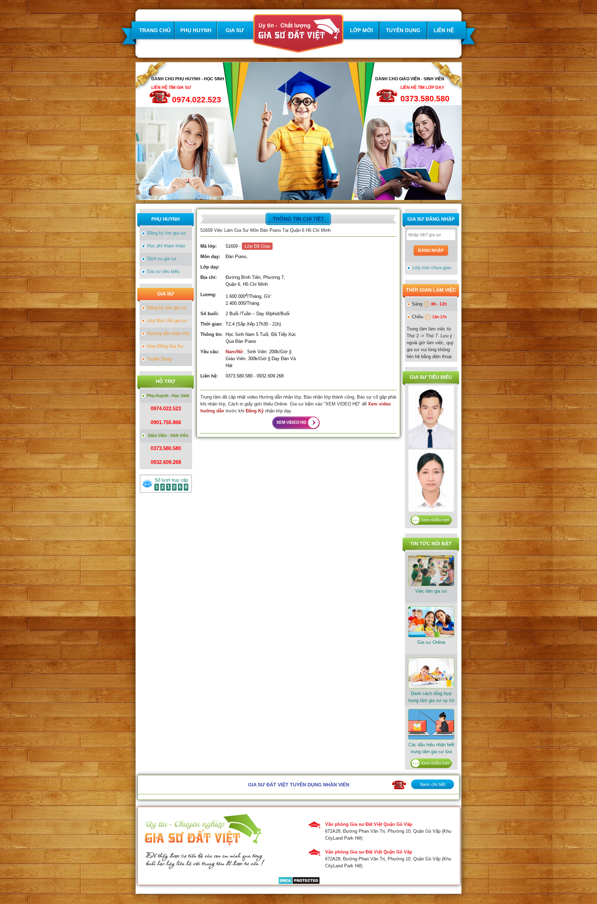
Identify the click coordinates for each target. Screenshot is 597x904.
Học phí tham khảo (166, 245)
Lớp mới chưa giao (432, 267)
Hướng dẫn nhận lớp (168, 333)
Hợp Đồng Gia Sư (165, 346)
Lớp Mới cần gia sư (167, 320)
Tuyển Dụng (159, 359)
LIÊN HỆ (444, 30)
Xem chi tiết (432, 784)
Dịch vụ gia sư (162, 258)
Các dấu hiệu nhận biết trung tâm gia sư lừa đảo (431, 751)
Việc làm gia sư (431, 591)
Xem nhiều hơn (435, 520)
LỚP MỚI (361, 30)
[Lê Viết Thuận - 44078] (431, 508)
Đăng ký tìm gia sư (166, 233)
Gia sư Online (431, 642)
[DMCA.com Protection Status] (299, 881)
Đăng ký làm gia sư (167, 307)
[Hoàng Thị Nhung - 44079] (431, 444)
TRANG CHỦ (155, 30)
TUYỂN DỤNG (403, 30)
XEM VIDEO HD (291, 422)
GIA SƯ (235, 30)
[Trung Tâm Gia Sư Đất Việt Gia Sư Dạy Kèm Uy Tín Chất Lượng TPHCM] (298, 49)
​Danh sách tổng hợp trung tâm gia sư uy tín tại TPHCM (431, 700)
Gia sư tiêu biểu (163, 271)
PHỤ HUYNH (195, 30)
